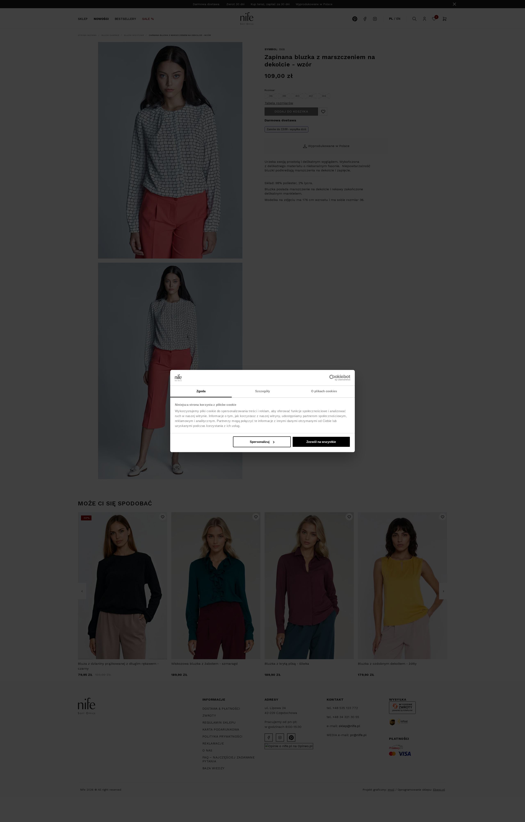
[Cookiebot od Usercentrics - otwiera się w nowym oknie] (332, 378)
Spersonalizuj (259, 441)
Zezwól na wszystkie (321, 441)
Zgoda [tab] (201, 391)
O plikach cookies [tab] (324, 391)
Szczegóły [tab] (262, 391)
